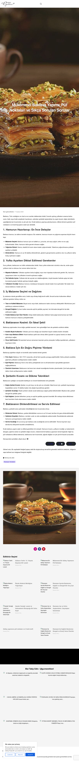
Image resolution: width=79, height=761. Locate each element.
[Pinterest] (43, 549)
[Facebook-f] (39, 549)
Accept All (30, 754)
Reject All (20, 754)
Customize (10, 754)
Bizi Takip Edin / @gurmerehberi (39, 668)
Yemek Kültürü (36, 100)
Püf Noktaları (43, 100)
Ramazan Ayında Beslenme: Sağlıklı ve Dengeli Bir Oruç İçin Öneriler (63, 585)
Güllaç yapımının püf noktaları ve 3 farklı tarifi (18, 629)
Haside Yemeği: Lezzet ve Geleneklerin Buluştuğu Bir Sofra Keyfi (26, 608)
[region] (20, 750)
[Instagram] (35, 549)
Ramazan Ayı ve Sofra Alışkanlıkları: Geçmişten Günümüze (61, 608)
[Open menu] (14, 3)
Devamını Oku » (18, 565)
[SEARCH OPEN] (41, 4)
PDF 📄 (60, 444)
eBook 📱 (71, 444)
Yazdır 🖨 (50, 444)
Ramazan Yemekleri (9, 461)
